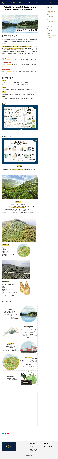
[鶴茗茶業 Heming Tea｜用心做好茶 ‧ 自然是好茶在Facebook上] (45, 447)
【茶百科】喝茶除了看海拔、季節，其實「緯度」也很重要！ (51, 11)
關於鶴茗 (13, 2)
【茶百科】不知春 (50, 26)
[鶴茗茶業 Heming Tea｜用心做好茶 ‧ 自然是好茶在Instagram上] (47, 447)
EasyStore (12, 451)
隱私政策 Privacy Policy (33, 449)
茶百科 (25, 2)
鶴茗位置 (37, 2)
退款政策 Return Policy (33, 447)
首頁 (8, 2)
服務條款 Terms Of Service (34, 450)
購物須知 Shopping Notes (34, 446)
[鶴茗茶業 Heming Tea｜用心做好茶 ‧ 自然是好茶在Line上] (52, 447)
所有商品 (19, 2)
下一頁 (35, 437)
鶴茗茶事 (31, 2)
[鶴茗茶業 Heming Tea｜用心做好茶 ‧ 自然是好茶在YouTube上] (49, 447)
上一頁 (4, 437)
